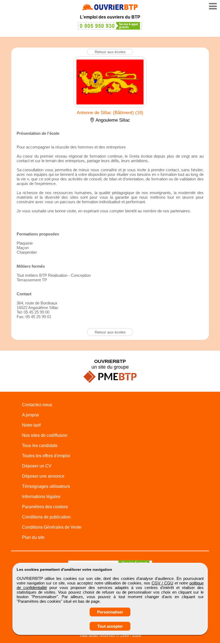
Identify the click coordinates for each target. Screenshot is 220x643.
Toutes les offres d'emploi (46, 455)
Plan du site (33, 537)
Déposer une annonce (43, 476)
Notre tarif (31, 425)
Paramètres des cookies (45, 506)
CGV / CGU (162, 583)
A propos (30, 415)
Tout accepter (110, 626)
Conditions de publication (46, 517)
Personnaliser (110, 612)
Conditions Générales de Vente (52, 527)
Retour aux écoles (110, 52)
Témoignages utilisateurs (46, 486)
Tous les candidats (39, 445)
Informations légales (41, 496)
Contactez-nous (37, 404)
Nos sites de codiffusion (44, 435)
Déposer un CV (37, 466)
